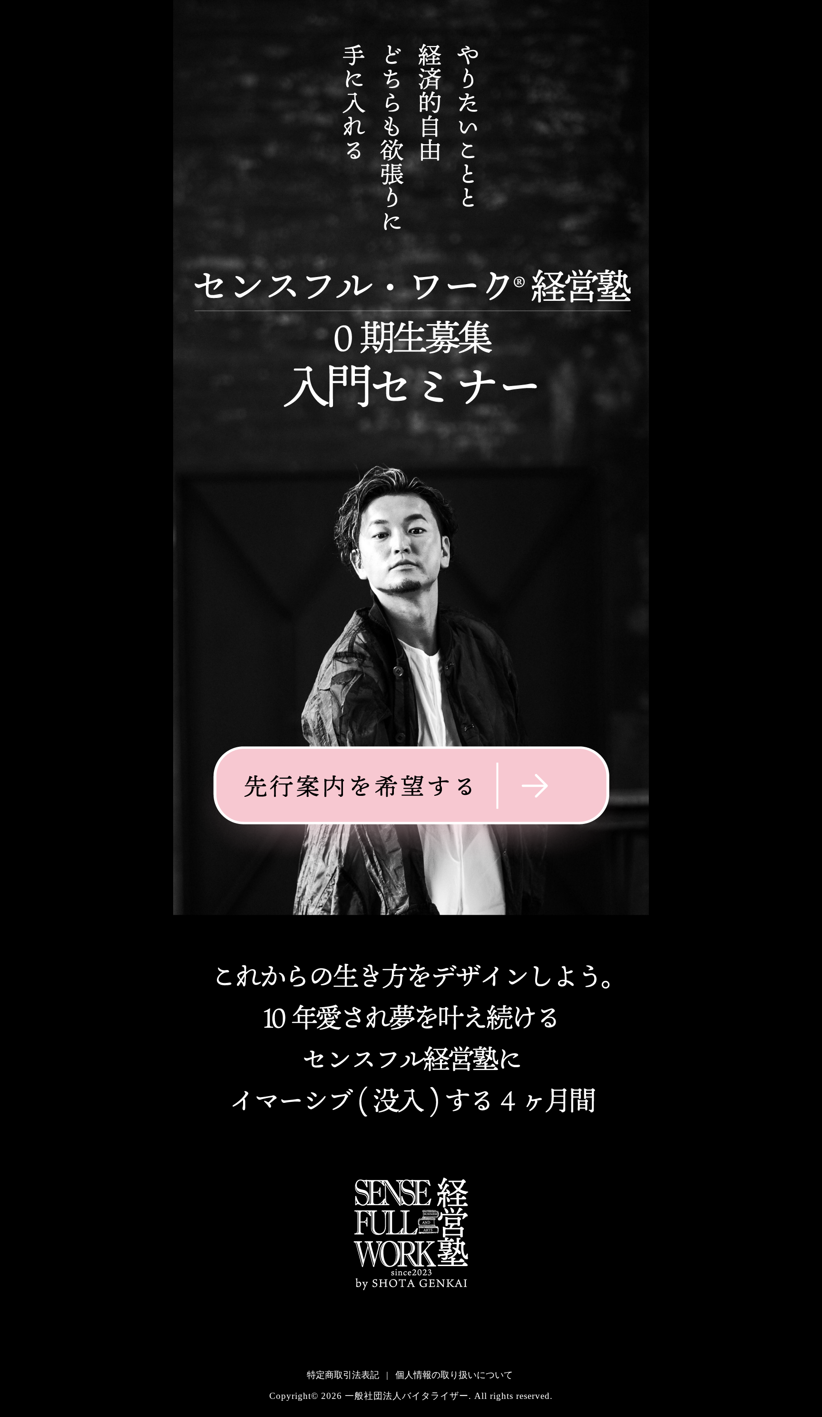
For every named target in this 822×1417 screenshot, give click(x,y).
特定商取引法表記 (343, 1375)
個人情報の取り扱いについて (454, 1375)
